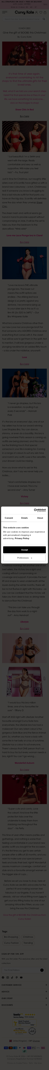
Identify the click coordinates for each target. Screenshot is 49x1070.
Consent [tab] (9, 518)
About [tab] (40, 518)
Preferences (23, 558)
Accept (24, 550)
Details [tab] (24, 518)
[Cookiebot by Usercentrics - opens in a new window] (34, 510)
